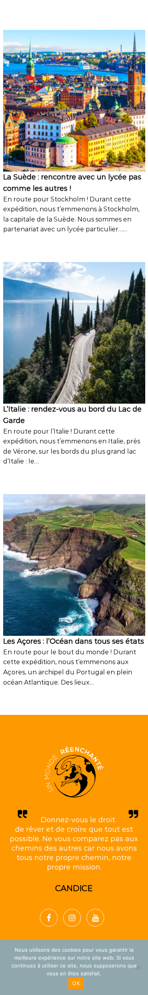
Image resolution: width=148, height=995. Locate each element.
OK (76, 983)
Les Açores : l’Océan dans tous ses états (73, 641)
